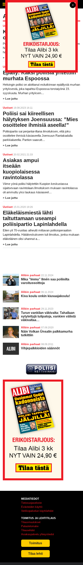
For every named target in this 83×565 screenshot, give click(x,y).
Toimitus (35, 543)
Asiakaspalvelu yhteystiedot (37, 534)
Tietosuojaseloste (31, 502)
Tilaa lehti (35, 553)
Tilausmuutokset (30, 522)
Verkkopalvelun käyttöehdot (37, 510)
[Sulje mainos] (73, 5)
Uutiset (8, 107)
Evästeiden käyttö (31, 506)
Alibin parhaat (30, 275)
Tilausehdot (28, 530)
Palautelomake (29, 526)
